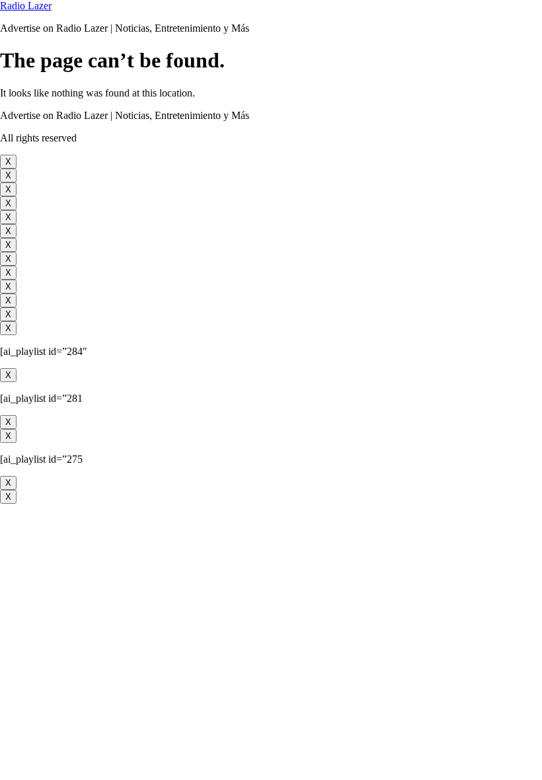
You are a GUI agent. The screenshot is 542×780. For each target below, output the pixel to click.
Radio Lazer (26, 5)
